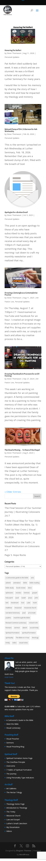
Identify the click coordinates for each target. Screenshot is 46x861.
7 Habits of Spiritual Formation (19, 770)
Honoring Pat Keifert (13, 50)
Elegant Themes (23, 850)
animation (17, 583)
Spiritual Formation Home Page (19, 758)
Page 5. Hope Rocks (15, 555)
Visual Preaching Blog (15, 746)
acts (32, 578)
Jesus (30, 598)
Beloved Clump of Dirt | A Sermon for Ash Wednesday (21, 130)
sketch (24, 628)
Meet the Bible (12, 724)
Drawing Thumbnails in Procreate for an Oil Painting (22, 375)
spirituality (9, 638)
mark (35, 603)
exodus (18, 593)
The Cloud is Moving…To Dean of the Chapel (22, 450)
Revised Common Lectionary (16, 623)
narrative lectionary (13, 613)
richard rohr (33, 623)
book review (20, 588)
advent (8, 583)
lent (7, 603)
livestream (15, 603)
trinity (8, 643)
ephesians (9, 593)
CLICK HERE (10, 706)
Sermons (10, 742)
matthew (9, 608)
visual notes (23, 643)
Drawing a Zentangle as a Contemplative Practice (21, 294)
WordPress (24, 854)
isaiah (23, 598)
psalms (8, 618)
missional (18, 608)
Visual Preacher (12, 739)
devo (30, 588)
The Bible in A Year (22, 638)
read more (9, 677)
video (14, 643)
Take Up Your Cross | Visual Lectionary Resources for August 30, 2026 (23, 533)
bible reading (34, 583)
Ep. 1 (34, 524)
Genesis (27, 593)
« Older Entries (13, 491)
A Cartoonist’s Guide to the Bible (19, 720)
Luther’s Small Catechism (16, 823)
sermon (17, 628)
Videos (9, 831)
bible (25, 583)
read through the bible (22, 618)
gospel (34, 593)
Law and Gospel (13, 819)
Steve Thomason (14, 53)
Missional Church (13, 815)
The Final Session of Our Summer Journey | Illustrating (23, 511)
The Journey (11, 774)
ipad (17, 598)
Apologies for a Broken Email (16, 212)
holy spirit (9, 598)
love (22, 603)
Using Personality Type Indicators (20, 777)
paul (24, 613)
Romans (9, 628)
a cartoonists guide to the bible (17, 578)
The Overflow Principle (15, 762)
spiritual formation (29, 633)
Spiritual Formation (12, 633)
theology (35, 638)
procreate (32, 613)
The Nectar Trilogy (14, 792)
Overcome (10, 766)
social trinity (34, 628)
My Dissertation (13, 827)
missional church (30, 608)
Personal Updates (12, 57)
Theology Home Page (15, 804)
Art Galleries (11, 788)
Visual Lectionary (13, 728)
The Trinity (10, 812)
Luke (28, 603)
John (36, 598)
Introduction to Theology (16, 808)
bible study (10, 588)
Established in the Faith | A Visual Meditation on (22, 546)
